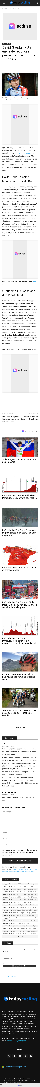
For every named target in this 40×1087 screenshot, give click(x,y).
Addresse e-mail (8, 959)
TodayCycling (11, 976)
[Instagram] (20, 1056)
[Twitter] (9, 68)
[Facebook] (4, 68)
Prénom (5, 951)
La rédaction (9, 63)
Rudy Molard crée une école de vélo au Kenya (29, 418)
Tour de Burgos (14, 8)
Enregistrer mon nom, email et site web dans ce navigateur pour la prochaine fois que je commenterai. (19, 852)
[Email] (25, 68)
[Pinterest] (14, 68)
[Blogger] (9, 1056)
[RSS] (25, 1056)
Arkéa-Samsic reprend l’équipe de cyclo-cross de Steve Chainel (10, 419)
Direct (35, 281)
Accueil (4, 8)
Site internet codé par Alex (15, 1067)
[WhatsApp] (20, 68)
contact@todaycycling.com (16, 1041)
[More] (30, 68)
